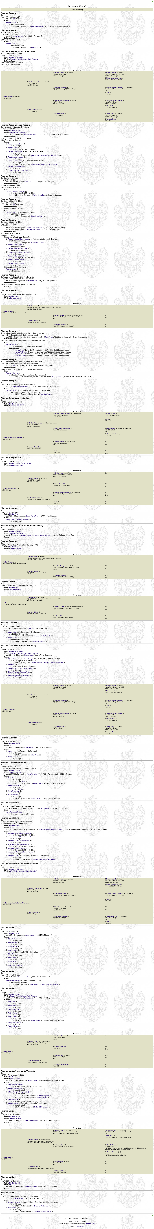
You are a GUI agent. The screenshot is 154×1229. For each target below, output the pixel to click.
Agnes (45, 394)
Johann (11, 212)
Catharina (33, 912)
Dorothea (36, 216)
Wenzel (24, 977)
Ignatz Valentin (16, 166)
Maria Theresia (15, 1084)
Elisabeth (112, 1152)
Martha (13, 1099)
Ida (11, 1002)
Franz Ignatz (15, 161)
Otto (12, 1208)
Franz (110, 113)
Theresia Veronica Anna (18, 672)
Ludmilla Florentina (15, 191)
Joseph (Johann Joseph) (50, 829)
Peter (12, 958)
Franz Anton (32, 516)
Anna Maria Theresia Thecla (21, 837)
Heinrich (11, 390)
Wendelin (13, 1009)
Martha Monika (42, 1206)
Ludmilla (8, 709)
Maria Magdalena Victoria (20, 852)
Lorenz (7, 603)
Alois (12, 148)
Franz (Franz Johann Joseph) (21, 659)
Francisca (13, 791)
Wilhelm (13, 980)
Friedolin (31, 1120)
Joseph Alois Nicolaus (12, 437)
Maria (11, 22)
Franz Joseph (15, 1088)
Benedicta (39, 641)
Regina (113, 434)
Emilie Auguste (42, 1211)
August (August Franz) (18, 676)
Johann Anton (61, 100)
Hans (14, 933)
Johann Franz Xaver (18, 248)
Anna (10, 44)
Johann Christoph (115, 87)
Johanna (12, 373)
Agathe (43, 1096)
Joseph (37, 26)
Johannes (13, 954)
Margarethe (14, 1022)
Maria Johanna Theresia (42, 859)
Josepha (8, 562)
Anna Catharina (113, 78)
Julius (28, 998)
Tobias (29, 935)
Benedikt (38, 195)
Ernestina (13, 785)
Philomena (20, 352)
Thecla (49, 337)
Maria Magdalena (62, 428)
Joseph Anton (15, 144)
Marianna (16, 533)
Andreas (13, 939)
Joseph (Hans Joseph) (18, 239)
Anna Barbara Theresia (18, 252)
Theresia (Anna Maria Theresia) (24, 59)
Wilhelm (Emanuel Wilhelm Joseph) (36, 535)
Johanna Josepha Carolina (44, 984)
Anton (35, 47)
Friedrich (15, 531)
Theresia (18, 36)
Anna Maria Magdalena (19, 833)
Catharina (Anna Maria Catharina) (43, 164)
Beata (41, 636)
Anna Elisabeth (15, 965)
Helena (15, 298)
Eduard (14, 994)
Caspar (12, 950)
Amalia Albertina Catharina (17, 520)
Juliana (59, 1145)
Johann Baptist (16, 256)
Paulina (15, 1118)
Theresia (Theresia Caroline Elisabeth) (46, 662)
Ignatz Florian (16, 848)
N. (11, 664)
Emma (12, 1017)
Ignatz (11, 269)
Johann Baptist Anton (18, 170)
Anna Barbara (15, 157)
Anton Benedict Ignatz (19, 844)
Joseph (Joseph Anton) (18, 1092)
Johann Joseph (114, 100)
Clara (32, 281)
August (35, 1020)
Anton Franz (16, 57)
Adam (111, 428)
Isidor (18, 1198)
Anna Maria (60, 87)
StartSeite (80, 1226)
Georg (59, 315)
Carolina (59, 1170)
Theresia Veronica (21, 668)
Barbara (60, 916)
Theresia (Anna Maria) (23, 996)
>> (118, 1145)
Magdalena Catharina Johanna (15, 903)
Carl (30, 628)
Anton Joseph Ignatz (18, 841)
